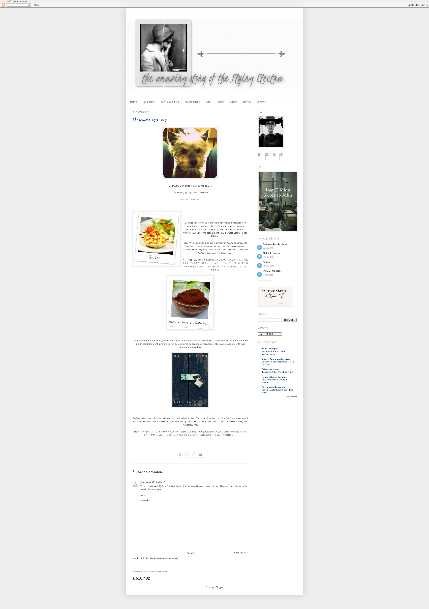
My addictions (192, 102)
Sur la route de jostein (273, 387)
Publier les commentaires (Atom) (162, 558)
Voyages (261, 102)
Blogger (219, 587)
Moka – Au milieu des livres (276, 359)
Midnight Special (272, 253)
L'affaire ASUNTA (272, 271)
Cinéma (233, 102)
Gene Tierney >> (241, 553)
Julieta (266, 262)
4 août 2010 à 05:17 (155, 482)
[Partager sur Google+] (193, 455)
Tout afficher (292, 397)
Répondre (145, 500)
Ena (142, 482)
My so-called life (149, 120)
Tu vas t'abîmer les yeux (274, 377)
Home (133, 102)
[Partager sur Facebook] (187, 455)
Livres (208, 102)
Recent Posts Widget (265, 280)
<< (133, 553)
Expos (220, 102)
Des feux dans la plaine (275, 244)
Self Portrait (149, 102)
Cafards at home (270, 369)
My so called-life (170, 102)
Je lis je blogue (270, 348)
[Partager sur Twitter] (180, 455)
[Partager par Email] (200, 455)
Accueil (190, 553)
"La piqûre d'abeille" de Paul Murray (278, 372)
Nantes (247, 102)
